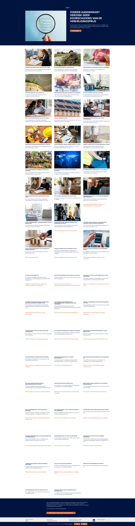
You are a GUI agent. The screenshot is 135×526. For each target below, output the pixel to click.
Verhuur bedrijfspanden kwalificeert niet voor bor (67, 275)
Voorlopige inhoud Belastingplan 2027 (63, 383)
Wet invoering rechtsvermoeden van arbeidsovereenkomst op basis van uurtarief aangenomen (65, 303)
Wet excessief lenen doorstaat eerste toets (65, 196)
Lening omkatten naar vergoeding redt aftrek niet (38, 144)
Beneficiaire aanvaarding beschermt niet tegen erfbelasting (95, 331)
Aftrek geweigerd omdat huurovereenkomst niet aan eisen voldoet (38, 223)
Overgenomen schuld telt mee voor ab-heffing (65, 435)
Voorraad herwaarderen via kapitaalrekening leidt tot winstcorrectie (38, 436)
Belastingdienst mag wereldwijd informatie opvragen (65, 170)
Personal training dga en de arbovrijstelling (65, 248)
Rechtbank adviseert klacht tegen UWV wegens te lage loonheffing (66, 410)
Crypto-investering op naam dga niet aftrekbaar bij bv (96, 357)
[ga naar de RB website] (109, 519)
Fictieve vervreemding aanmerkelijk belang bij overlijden (37, 170)
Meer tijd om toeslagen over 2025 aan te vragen (37, 118)
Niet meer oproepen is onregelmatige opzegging (37, 357)
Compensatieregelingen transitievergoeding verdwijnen (36, 464)
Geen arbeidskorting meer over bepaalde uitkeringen (67, 92)
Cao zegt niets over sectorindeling (63, 463)
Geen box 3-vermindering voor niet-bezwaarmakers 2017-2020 (96, 302)
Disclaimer (27, 520)
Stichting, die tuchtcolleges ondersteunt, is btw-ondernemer (95, 276)
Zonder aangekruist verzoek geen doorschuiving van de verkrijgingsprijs (86, 17)
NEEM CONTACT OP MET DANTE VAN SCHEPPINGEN (61, 512)
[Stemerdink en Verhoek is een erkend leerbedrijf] (101, 519)
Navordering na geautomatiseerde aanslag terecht (96, 409)
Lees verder (76, 30)
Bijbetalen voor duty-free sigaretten (34, 92)
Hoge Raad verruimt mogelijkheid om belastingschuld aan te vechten (34, 384)
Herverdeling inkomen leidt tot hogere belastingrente (63, 357)
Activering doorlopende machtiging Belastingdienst (67, 330)
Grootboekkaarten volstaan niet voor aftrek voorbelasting (36, 331)
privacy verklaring (69, 523)
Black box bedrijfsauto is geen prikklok (64, 67)
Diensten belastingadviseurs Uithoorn (75, 520)
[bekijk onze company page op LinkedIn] (94, 520)
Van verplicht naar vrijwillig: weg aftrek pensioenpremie (93, 119)
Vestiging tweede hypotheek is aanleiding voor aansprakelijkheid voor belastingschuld (95, 223)
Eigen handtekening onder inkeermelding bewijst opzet (37, 196)
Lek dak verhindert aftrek (60, 118)
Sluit (84, 524)
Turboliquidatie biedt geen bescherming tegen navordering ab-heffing (65, 223)
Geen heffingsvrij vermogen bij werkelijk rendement (96, 67)
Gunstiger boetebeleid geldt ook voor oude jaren (37, 67)
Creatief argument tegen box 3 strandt (93, 92)
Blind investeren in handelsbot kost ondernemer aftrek (95, 249)
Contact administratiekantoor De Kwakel (75, 519)
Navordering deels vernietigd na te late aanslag (95, 169)
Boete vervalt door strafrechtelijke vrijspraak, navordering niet (95, 384)
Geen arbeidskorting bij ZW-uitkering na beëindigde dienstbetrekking (96, 196)
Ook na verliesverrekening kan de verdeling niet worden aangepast (37, 249)
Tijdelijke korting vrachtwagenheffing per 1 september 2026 (65, 490)
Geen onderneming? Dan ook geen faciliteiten (36, 489)
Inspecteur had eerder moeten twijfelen (93, 463)
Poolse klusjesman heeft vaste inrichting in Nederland (36, 410)
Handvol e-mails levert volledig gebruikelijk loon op (96, 144)
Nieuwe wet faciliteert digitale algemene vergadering (93, 436)
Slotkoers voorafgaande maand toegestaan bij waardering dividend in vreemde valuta (37, 302)
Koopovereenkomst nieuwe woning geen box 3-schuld (67, 144)
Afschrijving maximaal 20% (32, 275)
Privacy (26, 521)
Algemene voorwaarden (29, 519)
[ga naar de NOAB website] (106, 519)
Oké (77, 524)
